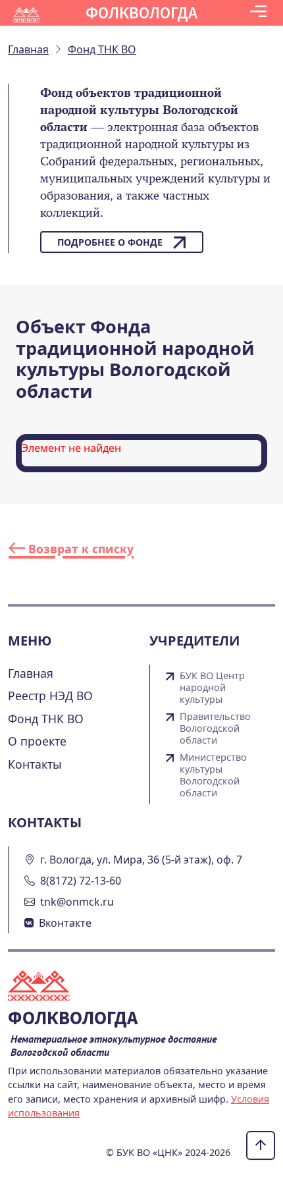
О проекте (37, 741)
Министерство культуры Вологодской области (213, 775)
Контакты (35, 764)
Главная (30, 673)
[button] (258, 13)
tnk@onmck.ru (77, 901)
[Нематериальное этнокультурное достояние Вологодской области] (47, 987)
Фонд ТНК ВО (46, 719)
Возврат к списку (79, 549)
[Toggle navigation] (258, 13)
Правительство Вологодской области (215, 728)
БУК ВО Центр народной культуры (212, 687)
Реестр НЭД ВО (50, 695)
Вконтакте (65, 923)
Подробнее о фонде (110, 242)
